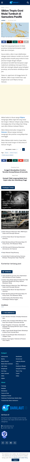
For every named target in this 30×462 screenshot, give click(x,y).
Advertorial (4, 356)
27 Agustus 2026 (7, 207)
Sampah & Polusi (21, 368)
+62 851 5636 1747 (7, 428)
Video (17, 376)
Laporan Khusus (20, 361)
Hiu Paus (3, 371)
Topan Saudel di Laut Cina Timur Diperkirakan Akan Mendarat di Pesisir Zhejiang (13, 203)
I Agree (15, 460)
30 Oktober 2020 (12, 20)
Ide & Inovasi (5, 373)
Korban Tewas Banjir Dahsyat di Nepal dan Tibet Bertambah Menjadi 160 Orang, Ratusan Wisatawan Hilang (14, 223)
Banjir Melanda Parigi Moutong (10, 252)
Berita (7, 7)
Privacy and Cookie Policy (21, 457)
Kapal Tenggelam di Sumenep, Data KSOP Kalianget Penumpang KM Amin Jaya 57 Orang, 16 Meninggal (15, 326)
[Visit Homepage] (14, 2)
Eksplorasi (4, 368)
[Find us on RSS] (14, 442)
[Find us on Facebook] (2, 442)
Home (2, 7)
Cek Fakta (4, 366)
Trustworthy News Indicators (9, 400)
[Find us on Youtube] (10, 442)
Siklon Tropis (13, 152)
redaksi (3, 20)
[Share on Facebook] (3, 42)
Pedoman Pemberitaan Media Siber (11, 398)
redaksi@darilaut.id (8, 426)
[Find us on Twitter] (6, 442)
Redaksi (3, 388)
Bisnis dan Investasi (7, 364)
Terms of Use (5, 393)
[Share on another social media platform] (26, 42)
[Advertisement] (15, 100)
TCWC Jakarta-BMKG (7, 155)
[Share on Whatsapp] (15, 42)
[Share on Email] (20, 42)
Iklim (2, 376)
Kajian (3, 378)
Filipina (22, 117)
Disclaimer (4, 391)
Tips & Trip (19, 371)
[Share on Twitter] (9, 42)
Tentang (3, 386)
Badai (6, 152)
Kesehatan (19, 356)
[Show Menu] (2, 2)
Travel (17, 373)
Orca (17, 364)
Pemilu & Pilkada (21, 366)
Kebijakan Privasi (6, 395)
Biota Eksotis (5, 361)
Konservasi (19, 359)
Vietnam (4, 132)
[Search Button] (28, 2)
